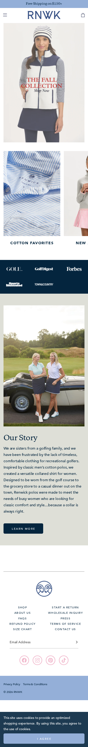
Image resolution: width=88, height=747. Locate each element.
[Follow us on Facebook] (24, 660)
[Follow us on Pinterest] (50, 660)
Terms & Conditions (35, 684)
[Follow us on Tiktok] (64, 660)
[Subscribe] (76, 642)
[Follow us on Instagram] (37, 660)
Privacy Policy (12, 684)
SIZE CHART (22, 629)
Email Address (20, 642)
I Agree (44, 738)
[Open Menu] (5, 15)
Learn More (23, 528)
